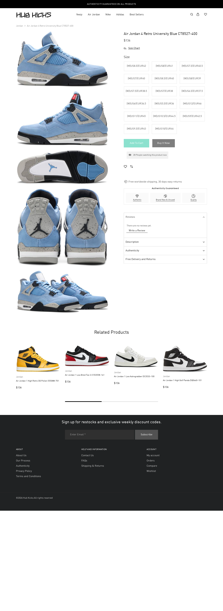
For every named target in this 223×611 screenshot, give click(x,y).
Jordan (19, 26)
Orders (151, 460)
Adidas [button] (120, 14)
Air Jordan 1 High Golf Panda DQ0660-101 (182, 380)
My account (153, 455)
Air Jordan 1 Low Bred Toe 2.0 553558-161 (84, 375)
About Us (21, 455)
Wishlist (151, 471)
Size (127, 57)
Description (132, 242)
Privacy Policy (24, 471)
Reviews (130, 217)
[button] (136, 66)
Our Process (23, 460)
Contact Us (87, 455)
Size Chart (134, 48)
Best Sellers (137, 14)
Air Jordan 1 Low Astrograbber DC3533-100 (134, 376)
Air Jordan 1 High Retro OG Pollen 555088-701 (37, 381)
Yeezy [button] (79, 14)
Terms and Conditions (28, 476)
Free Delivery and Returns (141, 259)
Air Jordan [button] (94, 14)
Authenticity (132, 250)
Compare (152, 466)
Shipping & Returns (92, 466)
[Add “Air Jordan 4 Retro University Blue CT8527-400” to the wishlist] (125, 167)
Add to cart (136, 143)
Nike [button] (108, 14)
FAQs (84, 460)
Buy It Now (163, 143)
